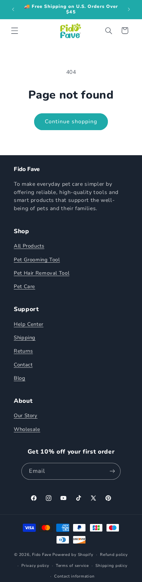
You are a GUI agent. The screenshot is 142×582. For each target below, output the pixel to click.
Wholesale (27, 429)
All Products (29, 245)
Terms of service (72, 565)
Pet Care (24, 286)
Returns (23, 350)
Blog (20, 378)
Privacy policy (35, 565)
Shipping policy (111, 565)
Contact (23, 364)
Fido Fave (41, 554)
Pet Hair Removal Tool (41, 273)
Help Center (28, 324)
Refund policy (114, 554)
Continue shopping (71, 121)
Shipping (25, 337)
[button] (14, 30)
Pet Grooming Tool (37, 259)
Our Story (26, 415)
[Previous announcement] (13, 9)
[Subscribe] (112, 471)
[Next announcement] (128, 9)
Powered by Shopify (72, 554)
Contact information (74, 576)
